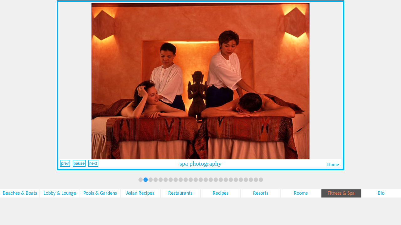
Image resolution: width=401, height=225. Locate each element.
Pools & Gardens (100, 193)
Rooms (301, 193)
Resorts (260, 193)
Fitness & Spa (341, 193)
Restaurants (180, 193)
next (93, 163)
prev (65, 163)
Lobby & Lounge (60, 193)
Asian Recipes (140, 193)
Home (333, 164)
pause (79, 163)
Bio (381, 193)
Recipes (220, 193)
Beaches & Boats (20, 193)
